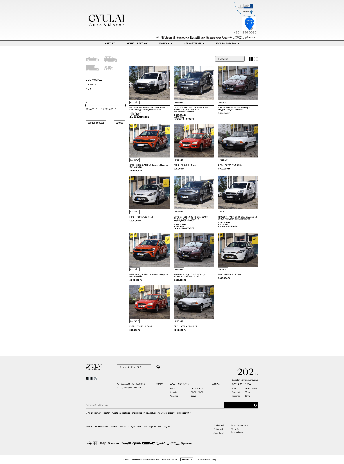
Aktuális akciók (137, 43)
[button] (186, 459)
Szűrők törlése (96, 123)
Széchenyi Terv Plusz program (157, 426)
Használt (134, 102)
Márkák (164, 43)
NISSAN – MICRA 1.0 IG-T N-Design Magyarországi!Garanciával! (234, 108)
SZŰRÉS (119, 123)
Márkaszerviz (192, 43)
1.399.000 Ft (135, 220)
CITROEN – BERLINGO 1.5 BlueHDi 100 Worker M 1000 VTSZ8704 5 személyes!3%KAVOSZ (191, 109)
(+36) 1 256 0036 (179, 384)
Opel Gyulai (219, 425)
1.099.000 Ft (224, 169)
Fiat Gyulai (218, 429)
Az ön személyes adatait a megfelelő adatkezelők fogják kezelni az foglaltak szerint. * (139, 413)
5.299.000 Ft (224, 113)
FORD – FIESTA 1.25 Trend (141, 217)
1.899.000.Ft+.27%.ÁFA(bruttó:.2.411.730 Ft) (139, 115)
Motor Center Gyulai (240, 425)
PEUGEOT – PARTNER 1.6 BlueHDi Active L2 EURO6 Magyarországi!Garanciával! (148, 108)
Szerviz (123, 426)
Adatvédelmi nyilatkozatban (161, 413)
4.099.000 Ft (135, 170)
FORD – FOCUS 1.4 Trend (185, 165)
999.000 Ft (179, 169)
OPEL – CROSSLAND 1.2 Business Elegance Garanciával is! (148, 166)
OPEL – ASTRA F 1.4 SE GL (230, 165)
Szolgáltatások (226, 43)
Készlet (110, 43)
